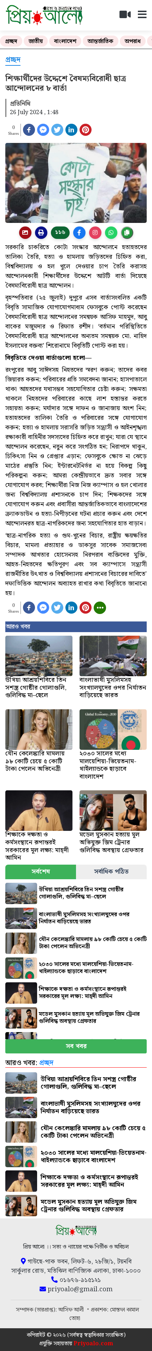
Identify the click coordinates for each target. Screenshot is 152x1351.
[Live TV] (127, 16)
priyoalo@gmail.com (79, 1289)
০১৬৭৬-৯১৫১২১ (79, 1280)
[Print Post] (25, 232)
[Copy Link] (127, 232)
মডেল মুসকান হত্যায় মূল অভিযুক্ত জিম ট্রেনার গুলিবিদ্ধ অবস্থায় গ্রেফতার (89, 1018)
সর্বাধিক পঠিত (111, 871)
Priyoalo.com (93, 1343)
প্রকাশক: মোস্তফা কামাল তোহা (104, 1314)
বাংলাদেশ (65, 41)
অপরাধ (133, 41)
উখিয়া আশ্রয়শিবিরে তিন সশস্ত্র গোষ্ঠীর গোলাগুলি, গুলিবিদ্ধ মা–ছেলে (81, 893)
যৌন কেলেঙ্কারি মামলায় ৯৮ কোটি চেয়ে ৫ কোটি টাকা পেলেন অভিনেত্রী (93, 943)
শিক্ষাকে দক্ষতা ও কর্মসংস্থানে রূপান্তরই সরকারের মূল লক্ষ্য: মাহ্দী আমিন (82, 993)
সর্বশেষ (40, 871)
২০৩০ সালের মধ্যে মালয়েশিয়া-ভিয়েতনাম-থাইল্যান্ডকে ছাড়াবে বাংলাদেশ (86, 968)
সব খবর (76, 1046)
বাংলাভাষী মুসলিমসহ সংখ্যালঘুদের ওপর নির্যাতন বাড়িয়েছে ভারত (84, 918)
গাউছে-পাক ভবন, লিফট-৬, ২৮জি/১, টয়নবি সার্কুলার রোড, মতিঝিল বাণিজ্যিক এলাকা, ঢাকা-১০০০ (76, 1266)
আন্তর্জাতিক (100, 41)
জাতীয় (36, 41)
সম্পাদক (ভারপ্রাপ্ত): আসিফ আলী (50, 1309)
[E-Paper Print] (41, 232)
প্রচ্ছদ (11, 41)
